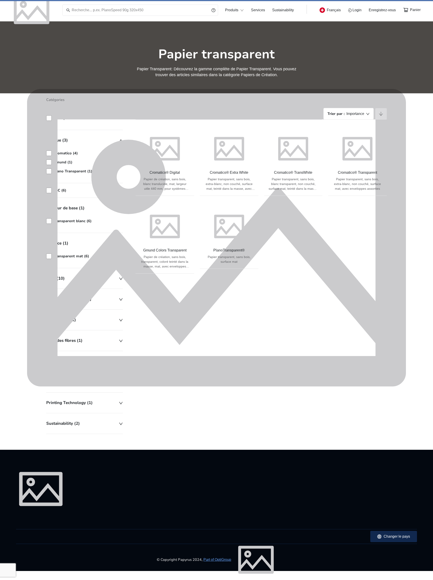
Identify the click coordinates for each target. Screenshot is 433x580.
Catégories (55, 99)
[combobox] (348, 113)
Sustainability (283, 10)
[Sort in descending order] (381, 114)
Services (258, 10)
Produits (231, 10)
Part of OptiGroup (217, 560)
